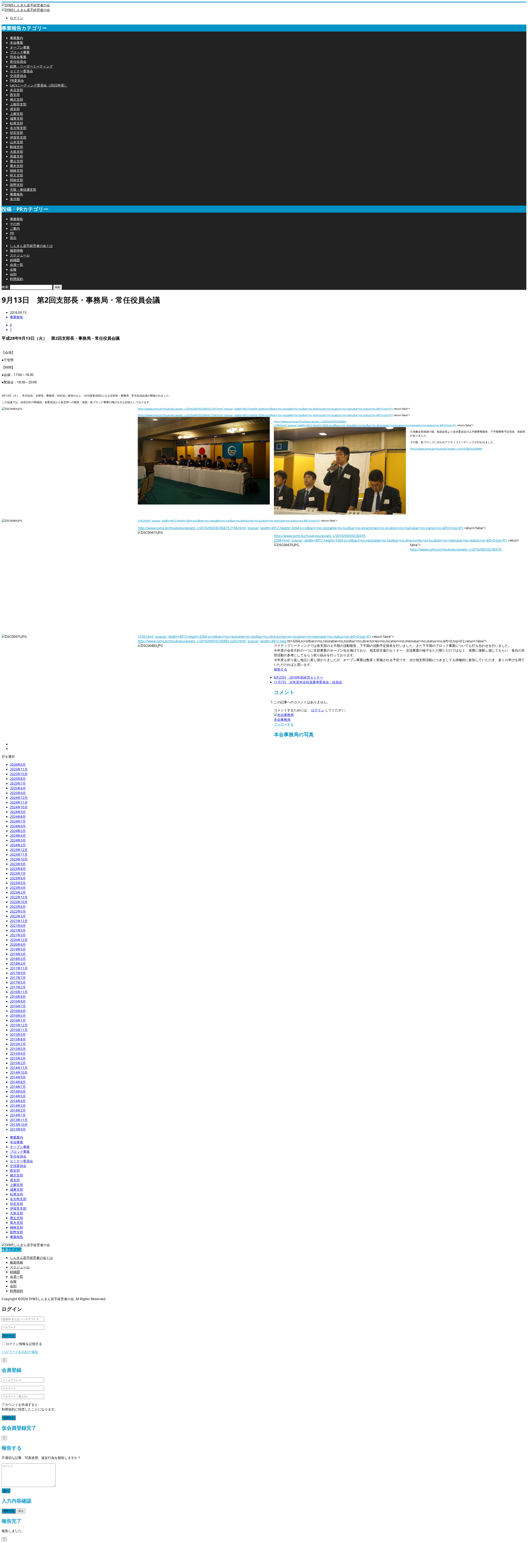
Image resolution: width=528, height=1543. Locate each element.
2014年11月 (19, 1067)
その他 (15, 223)
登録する (8, 1417)
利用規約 (16, 279)
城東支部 (16, 118)
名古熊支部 (18, 128)
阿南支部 (16, 180)
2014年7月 (18, 1086)
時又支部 (16, 175)
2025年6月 (18, 788)
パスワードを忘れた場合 (20, 1352)
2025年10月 (19, 774)
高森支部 (16, 156)
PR (12, 233)
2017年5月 (18, 982)
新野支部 (16, 185)
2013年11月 (19, 1120)
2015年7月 (18, 1044)
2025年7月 (18, 783)
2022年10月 (19, 902)
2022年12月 (19, 897)
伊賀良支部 (18, 137)
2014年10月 (19, 1072)
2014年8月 (18, 1082)
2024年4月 (18, 835)
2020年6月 (18, 944)
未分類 (15, 199)
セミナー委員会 (21, 71)
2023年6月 (18, 878)
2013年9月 (18, 1129)
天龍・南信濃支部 (23, 189)
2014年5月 (18, 1096)
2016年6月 (18, 1011)
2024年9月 (18, 812)
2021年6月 (18, 925)
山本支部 (16, 142)
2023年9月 (18, 864)
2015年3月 (18, 1058)
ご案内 (15, 228)
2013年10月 (19, 1124)
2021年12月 (19, 921)
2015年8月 (18, 1039)
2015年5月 (18, 1049)
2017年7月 (18, 977)
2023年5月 (18, 883)
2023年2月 (18, 892)
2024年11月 (19, 802)
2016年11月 (19, 992)
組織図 (15, 260)
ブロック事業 (20, 52)
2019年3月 (18, 954)
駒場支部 (16, 147)
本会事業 (16, 42)
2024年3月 (18, 840)
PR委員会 (17, 80)
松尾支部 (16, 123)
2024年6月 (18, 826)
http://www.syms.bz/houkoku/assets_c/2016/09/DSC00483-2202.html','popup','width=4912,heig (212, 641)
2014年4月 (18, 1101)
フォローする (284, 724)
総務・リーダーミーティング (31, 66)
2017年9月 (18, 973)
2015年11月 (19, 1030)
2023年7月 (18, 873)
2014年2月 (18, 1110)
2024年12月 (19, 797)
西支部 (15, 94)
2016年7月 (18, 1006)
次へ (6, 1490)
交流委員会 (18, 76)
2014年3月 (18, 1105)
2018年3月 (18, 958)
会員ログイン (11, 1249)
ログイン (16, 18)
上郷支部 (16, 113)
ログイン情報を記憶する (24, 1344)
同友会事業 (18, 57)
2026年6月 (18, 764)
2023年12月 (19, 850)
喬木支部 (16, 166)
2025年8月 (18, 778)
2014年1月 (18, 1115)
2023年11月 (19, 854)
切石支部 (16, 132)
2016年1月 (18, 1020)
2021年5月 (18, 930)
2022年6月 (18, 906)
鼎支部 (15, 109)
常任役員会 (18, 61)
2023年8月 (18, 868)
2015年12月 (19, 1025)
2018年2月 (18, 963)
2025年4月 (18, 793)
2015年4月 (18, 1053)
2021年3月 (18, 935)
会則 (13, 274)
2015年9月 (18, 1034)
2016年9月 (18, 996)
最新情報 (16, 250)
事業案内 (16, 38)
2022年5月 (18, 911)
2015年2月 (18, 1063)
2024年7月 (18, 821)
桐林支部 (16, 170)
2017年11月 (19, 968)
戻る (21, 1511)
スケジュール (20, 255)
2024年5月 (18, 831)
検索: (5, 287)
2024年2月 (18, 845)
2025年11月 (19, 769)
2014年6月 (18, 1091)
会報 (13, 269)
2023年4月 (18, 887)
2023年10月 (19, 859)
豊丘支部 (16, 161)
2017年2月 (18, 987)
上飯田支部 (18, 104)
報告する (280, 669)
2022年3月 (18, 916)
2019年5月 (18, 949)
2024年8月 (18, 816)
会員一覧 (16, 264)
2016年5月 (18, 1015)
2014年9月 (18, 1077)
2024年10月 (19, 807)
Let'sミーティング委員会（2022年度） (38, 85)
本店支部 (16, 90)
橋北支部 (16, 99)
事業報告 (16, 194)
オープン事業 (20, 47)
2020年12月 (19, 940)
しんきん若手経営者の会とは (31, 246)
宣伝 (13, 237)
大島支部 (16, 151)
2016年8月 (18, 1001)
